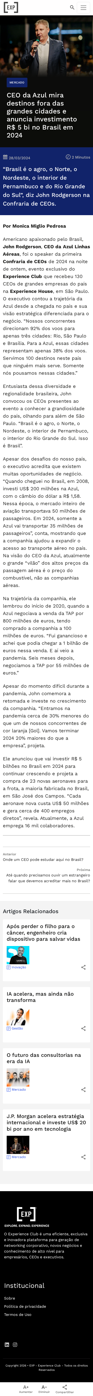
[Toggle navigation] (83, 7)
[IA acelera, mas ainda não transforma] (83, 1028)
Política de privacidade (25, 1306)
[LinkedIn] (7, 1344)
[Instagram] (15, 1344)
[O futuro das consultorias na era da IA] (83, 1090)
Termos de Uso (17, 1314)
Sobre (9, 1298)
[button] (72, 7)
